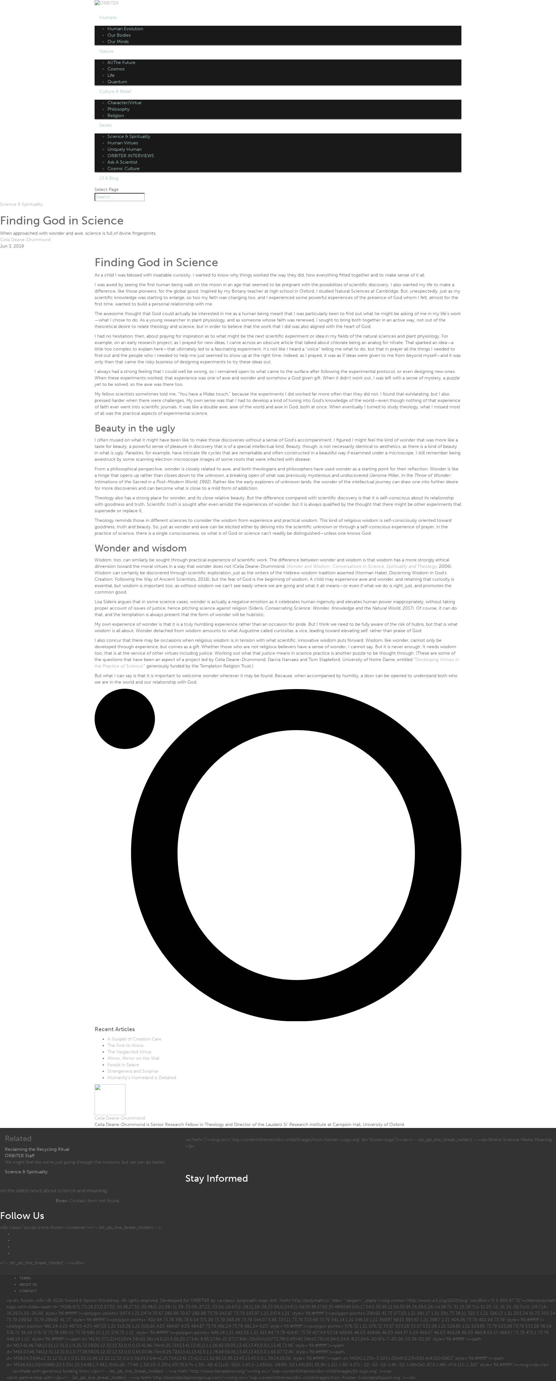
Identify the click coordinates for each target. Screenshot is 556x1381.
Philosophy (118, 109)
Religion (115, 115)
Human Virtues (122, 143)
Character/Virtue (124, 102)
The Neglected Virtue (129, 1052)
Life (111, 75)
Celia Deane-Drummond (25, 239)
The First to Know (125, 1045)
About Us (28, 1285)
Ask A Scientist (122, 162)
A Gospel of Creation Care (134, 1039)
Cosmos (116, 69)
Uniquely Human (124, 149)
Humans (107, 17)
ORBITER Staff (19, 1155)
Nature (106, 51)
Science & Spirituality (128, 136)
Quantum (117, 82)
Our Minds (118, 41)
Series (105, 125)
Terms (25, 1278)
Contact (28, 1291)
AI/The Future (121, 62)
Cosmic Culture (123, 168)
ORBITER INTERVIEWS (130, 156)
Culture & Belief (115, 91)
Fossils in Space (123, 1065)
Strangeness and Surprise (133, 1071)
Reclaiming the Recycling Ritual (37, 1149)
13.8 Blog (108, 178)
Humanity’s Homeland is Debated (141, 1077)
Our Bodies (119, 35)
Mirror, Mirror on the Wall (133, 1058)
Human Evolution (125, 29)
